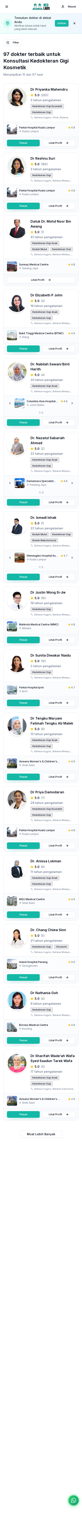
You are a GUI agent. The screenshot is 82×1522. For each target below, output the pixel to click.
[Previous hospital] (10, 403)
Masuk (72, 6)
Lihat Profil (55, 142)
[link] (41, 129)
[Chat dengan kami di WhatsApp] (74, 1500)
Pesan (23, 142)
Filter (16, 42)
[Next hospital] (72, 403)
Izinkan (61, 23)
